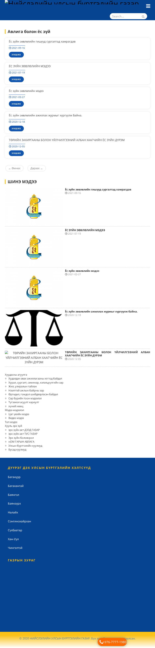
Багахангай (16, 486)
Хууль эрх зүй (13, 426)
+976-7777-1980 (115, 642)
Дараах (36, 168)
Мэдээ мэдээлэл (14, 410)
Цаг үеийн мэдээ (18, 414)
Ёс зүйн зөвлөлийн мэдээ (26, 91)
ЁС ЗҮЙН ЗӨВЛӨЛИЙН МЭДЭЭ (30, 66)
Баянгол (13, 495)
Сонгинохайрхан (19, 521)
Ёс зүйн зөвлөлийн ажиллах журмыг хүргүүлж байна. (45, 115)
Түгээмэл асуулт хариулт (23, 402)
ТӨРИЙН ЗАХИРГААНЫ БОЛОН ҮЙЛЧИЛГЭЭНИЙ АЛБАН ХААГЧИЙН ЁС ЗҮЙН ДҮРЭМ (67, 140)
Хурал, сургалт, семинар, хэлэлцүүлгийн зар (35, 382)
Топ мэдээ (11, 422)
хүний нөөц (15, 406)
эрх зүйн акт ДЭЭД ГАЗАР (24, 430)
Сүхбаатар (15, 530)
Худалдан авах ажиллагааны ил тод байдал (35, 378)
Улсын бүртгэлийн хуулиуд (25, 445)
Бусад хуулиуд (17, 449)
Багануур (14, 477)
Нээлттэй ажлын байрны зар (26, 390)
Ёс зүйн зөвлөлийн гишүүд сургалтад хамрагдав (42, 41)
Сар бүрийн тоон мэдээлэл (25, 398)
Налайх (13, 512)
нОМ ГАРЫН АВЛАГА (21, 441)
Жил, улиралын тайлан (22, 386)
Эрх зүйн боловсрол (21, 438)
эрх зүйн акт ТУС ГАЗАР (23, 434)
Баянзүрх (14, 503)
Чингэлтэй (15, 548)
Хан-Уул (13, 539)
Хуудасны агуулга (16, 374)
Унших (16, 54)
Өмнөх (14, 168)
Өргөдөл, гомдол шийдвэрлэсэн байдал (33, 394)
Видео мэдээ (16, 418)
